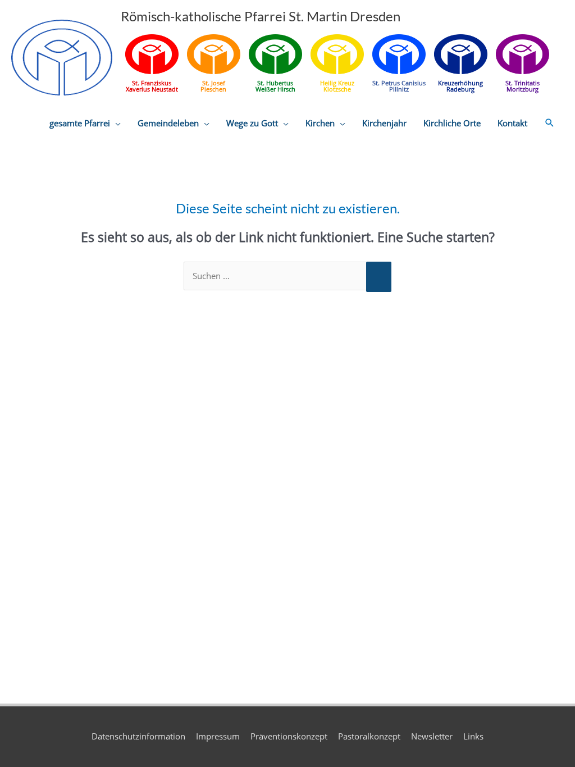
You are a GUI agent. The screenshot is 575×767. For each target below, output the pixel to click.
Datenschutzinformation (138, 736)
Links (473, 736)
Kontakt (512, 123)
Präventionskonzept (288, 736)
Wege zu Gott (252, 123)
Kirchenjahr (384, 123)
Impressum (218, 736)
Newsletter (432, 736)
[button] (549, 123)
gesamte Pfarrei (79, 123)
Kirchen (320, 123)
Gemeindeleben (168, 123)
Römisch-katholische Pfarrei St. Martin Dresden (260, 16)
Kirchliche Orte (452, 123)
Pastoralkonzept (369, 736)
